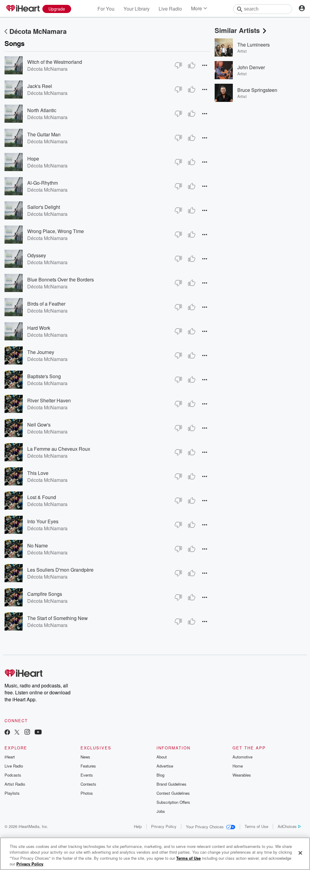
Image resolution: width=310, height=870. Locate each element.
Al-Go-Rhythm (42, 182)
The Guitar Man (44, 134)
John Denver (251, 67)
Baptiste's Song (44, 376)
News (85, 757)
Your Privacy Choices (205, 826)
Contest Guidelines (173, 793)
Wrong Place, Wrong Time (55, 231)
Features (88, 766)
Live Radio (170, 8)
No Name (37, 545)
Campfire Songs (44, 593)
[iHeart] (23, 9)
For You (105, 8)
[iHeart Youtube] (38, 732)
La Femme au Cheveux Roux (58, 448)
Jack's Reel (39, 86)
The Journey (40, 352)
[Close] (300, 852)
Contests (88, 784)
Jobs (161, 811)
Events (87, 775)
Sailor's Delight (43, 206)
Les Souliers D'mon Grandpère (60, 569)
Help (138, 826)
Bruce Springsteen (257, 89)
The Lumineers (253, 44)
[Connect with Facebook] (7, 732)
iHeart (10, 757)
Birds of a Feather (46, 303)
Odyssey (36, 255)
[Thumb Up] (191, 65)
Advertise (165, 766)
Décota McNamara (38, 31)
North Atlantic (41, 110)
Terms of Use (256, 826)
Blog (160, 775)
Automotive (242, 757)
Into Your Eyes (42, 521)
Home (237, 766)
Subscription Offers (173, 802)
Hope (33, 158)
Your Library (137, 8)
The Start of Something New (57, 618)
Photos (87, 793)
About (162, 757)
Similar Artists (237, 30)
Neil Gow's (39, 424)
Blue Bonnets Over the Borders (60, 279)
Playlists (12, 793)
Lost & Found (41, 497)
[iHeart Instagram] (27, 732)
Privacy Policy (163, 826)
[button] (204, 65)
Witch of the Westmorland (54, 61)
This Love (37, 472)
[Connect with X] (17, 732)
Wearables (241, 775)
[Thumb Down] (178, 65)
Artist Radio (15, 784)
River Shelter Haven (49, 400)
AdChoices (287, 826)
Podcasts (13, 775)
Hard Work (38, 327)
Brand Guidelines (171, 784)
